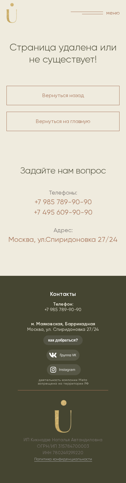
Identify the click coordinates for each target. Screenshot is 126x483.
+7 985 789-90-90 (63, 202)
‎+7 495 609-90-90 (63, 212)
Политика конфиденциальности (63, 459)
